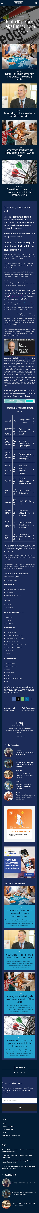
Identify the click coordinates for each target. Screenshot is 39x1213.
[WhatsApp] (22, 699)
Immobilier (19, 770)
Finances (19, 110)
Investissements (19, 18)
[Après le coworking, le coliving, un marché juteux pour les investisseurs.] (8, 796)
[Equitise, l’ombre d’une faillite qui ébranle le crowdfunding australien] (8, 763)
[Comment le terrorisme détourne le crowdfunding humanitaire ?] (8, 785)
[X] (18, 699)
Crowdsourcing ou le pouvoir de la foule (9, 709)
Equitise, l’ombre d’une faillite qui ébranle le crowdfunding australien (25, 764)
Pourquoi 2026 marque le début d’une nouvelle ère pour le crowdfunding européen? (19, 76)
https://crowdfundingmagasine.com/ (19, 725)
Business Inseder (28, 303)
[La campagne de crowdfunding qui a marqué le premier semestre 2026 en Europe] (19, 132)
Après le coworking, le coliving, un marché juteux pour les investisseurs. (25, 797)
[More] (31, 699)
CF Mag (14, 31)
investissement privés (16, 296)
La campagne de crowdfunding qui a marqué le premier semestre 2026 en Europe (19, 152)
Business (19, 71)
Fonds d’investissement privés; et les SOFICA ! (28, 709)
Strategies (19, 186)
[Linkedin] (27, 699)
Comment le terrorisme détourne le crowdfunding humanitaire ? (24, 786)
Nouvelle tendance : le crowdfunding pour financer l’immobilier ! (24, 775)
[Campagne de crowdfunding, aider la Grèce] (8, 752)
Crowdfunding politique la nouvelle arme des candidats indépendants (19, 114)
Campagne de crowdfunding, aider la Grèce (25, 753)
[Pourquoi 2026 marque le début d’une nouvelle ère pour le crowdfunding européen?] (19, 56)
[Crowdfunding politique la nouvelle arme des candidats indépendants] (19, 95)
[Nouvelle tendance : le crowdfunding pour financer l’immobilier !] (8, 774)
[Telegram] (21, 735)
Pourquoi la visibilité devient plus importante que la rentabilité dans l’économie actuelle (19, 191)
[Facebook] (14, 699)
